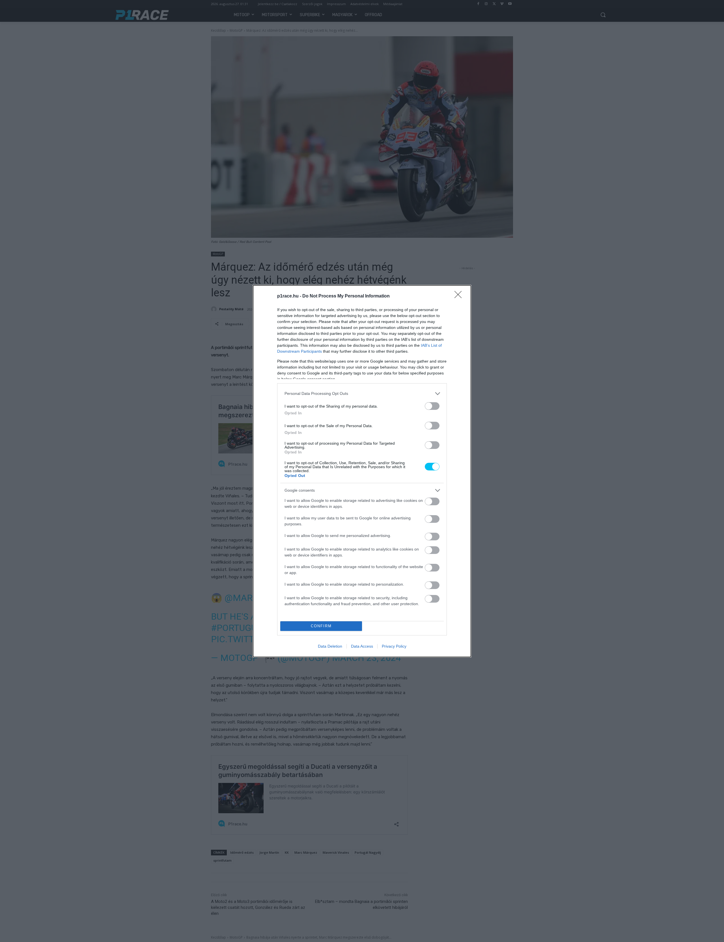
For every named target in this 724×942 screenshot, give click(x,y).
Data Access (362, 646)
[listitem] (362, 394)
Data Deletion (330, 646)
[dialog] (362, 471)
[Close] (459, 296)
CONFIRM (321, 626)
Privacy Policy (394, 646)
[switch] (432, 406)
